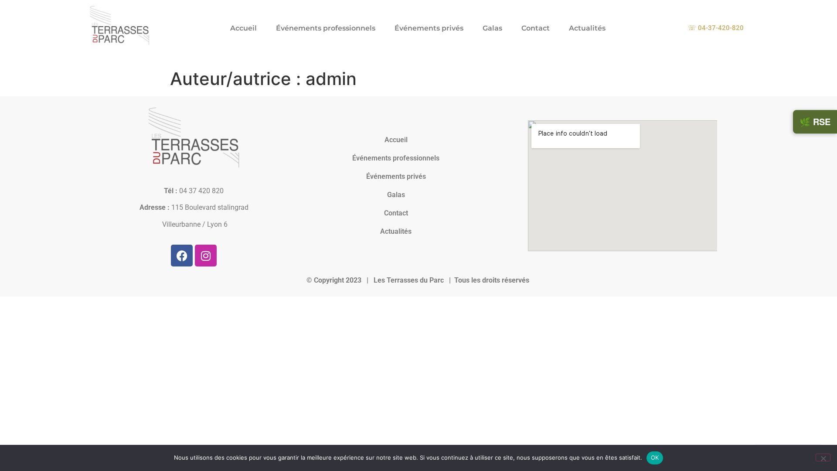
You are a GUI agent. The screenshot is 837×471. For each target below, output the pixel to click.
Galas (492, 28)
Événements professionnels (325, 28)
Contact (535, 28)
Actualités (587, 28)
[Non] (823, 457)
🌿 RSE (815, 121)
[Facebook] (182, 255)
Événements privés (429, 28)
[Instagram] (206, 255)
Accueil (243, 28)
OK (655, 457)
